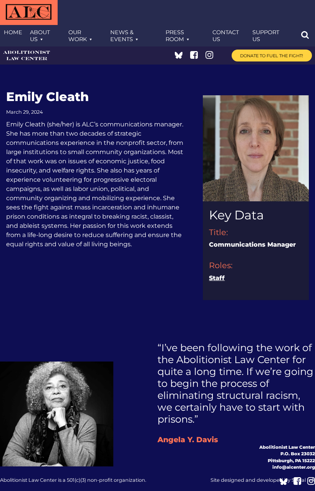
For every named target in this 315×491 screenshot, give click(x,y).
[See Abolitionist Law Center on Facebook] (194, 56)
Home (13, 32)
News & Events (122, 36)
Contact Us (225, 36)
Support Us (265, 36)
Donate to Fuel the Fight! (271, 55)
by (263, 480)
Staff (217, 278)
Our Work (77, 36)
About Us (40, 36)
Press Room (175, 36)
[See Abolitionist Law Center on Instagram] (209, 56)
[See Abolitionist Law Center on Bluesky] (178, 56)
